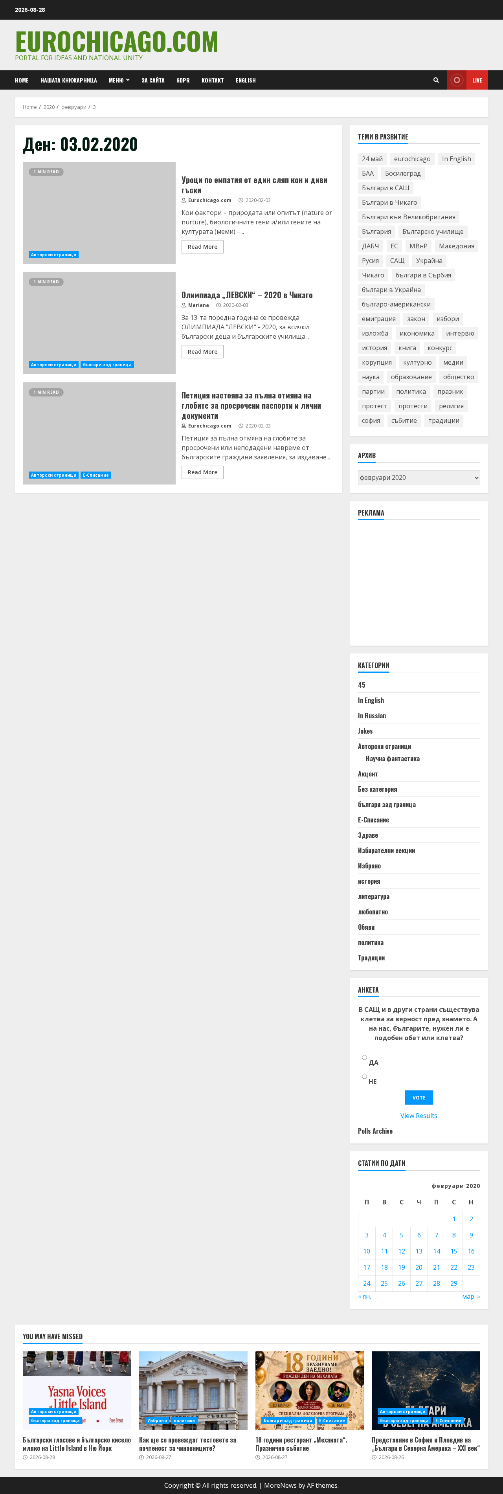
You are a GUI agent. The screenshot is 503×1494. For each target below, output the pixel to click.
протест (374, 406)
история (374, 347)
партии (373, 391)
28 (436, 1283)
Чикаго (373, 275)
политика (411, 391)
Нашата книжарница (68, 80)
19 (401, 1267)
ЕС (394, 246)
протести (413, 406)
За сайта (153, 80)
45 (361, 685)
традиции (443, 420)
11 (384, 1251)
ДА (373, 1062)
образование (411, 377)
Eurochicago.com (117, 40)
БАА (368, 173)
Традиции (371, 957)
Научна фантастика (393, 758)
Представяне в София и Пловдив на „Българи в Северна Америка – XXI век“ (426, 1390)
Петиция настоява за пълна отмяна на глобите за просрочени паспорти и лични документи (99, 433)
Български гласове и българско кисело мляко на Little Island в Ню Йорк (77, 1390)
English (246, 80)
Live (477, 80)
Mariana (198, 305)
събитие (404, 420)
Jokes (365, 731)
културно (417, 362)
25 (384, 1283)
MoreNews (280, 1485)
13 (418, 1251)
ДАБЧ (370, 246)
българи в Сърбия (423, 275)
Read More (202, 246)
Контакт (213, 80)
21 (436, 1267)
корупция (377, 362)
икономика (417, 333)
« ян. (364, 1296)
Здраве (368, 835)
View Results (418, 1115)
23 (471, 1267)
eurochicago (412, 158)
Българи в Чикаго (389, 202)
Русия (370, 260)
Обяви (366, 927)
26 (401, 1283)
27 (418, 1283)
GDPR (183, 80)
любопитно (373, 911)
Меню (116, 80)
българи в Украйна (391, 289)
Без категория (377, 789)
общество (458, 377)
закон (416, 318)
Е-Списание (96, 475)
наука (371, 377)
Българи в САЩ (385, 188)
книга (407, 347)
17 (366, 1267)
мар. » (471, 1296)
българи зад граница (107, 364)
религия (451, 406)
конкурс (440, 347)
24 (366, 1283)
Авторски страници (53, 254)
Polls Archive (375, 1131)
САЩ (397, 260)
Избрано (369, 865)
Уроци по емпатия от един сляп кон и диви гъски (99, 213)
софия (371, 420)
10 (366, 1251)
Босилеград (403, 173)
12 (401, 1251)
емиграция (379, 318)
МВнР (418, 246)
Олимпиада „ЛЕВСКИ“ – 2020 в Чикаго (99, 323)
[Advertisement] (417, 586)
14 (436, 1251)
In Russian (372, 715)
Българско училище (433, 231)
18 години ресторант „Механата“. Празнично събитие (309, 1390)
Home (22, 80)
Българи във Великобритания (408, 217)
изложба (375, 333)
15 (453, 1251)
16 (471, 1251)
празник (450, 391)
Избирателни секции (386, 850)
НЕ (372, 1081)
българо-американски (396, 304)
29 (453, 1283)
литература (373, 896)
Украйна (429, 260)
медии (453, 362)
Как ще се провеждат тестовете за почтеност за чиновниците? (193, 1390)
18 (384, 1267)
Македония (456, 246)
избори (448, 318)
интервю (460, 333)
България (376, 231)
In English (456, 158)
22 (453, 1267)
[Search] (436, 80)
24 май (372, 158)
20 (418, 1267)
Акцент (368, 773)
